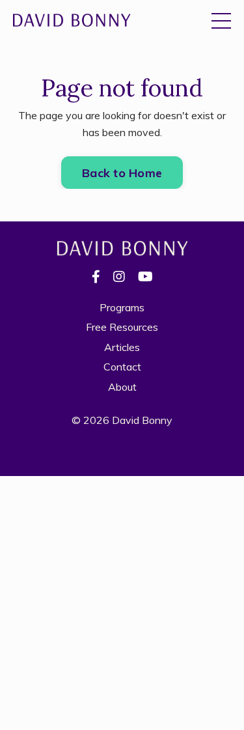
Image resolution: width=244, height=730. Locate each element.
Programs (122, 307)
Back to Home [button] (122, 172)
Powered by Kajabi (122, 442)
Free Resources (122, 326)
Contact (122, 366)
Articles (122, 347)
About (122, 386)
